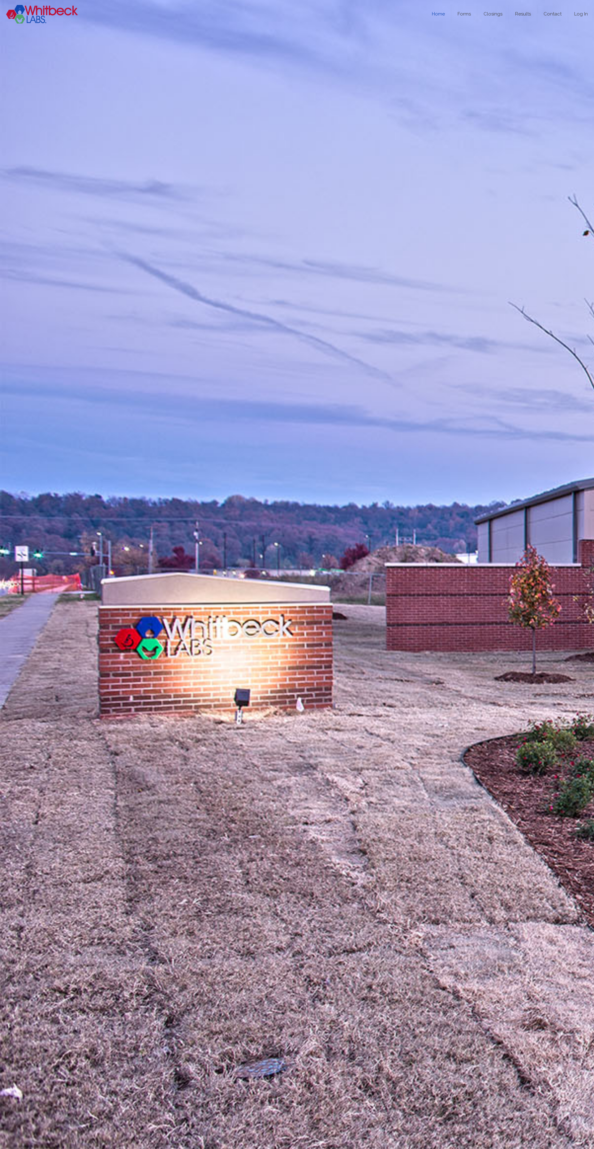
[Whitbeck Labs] (42, 14)
